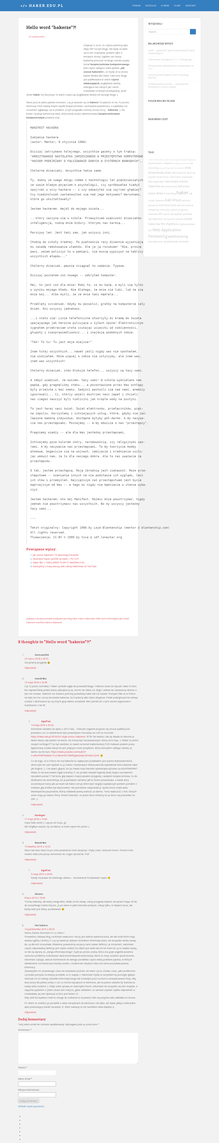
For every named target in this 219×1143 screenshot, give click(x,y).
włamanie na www (178, 241)
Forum (136, 5)
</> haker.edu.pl (42, 5)
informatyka (113, 618)
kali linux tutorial (185, 205)
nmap (151, 209)
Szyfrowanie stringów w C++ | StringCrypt (170, 59)
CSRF (171, 176)
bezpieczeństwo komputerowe (52, 618)
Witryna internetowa (28, 1089)
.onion (151, 160)
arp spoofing (164, 168)
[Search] (193, 31)
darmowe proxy (169, 186)
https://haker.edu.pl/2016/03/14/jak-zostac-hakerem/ (58, 736)
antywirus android (181, 163)
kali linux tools (167, 205)
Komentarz (25, 1029)
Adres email (25, 1078)
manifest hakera (44, 622)
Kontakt (190, 5)
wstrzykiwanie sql (157, 241)
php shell (160, 209)
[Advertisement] (53, 67)
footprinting (170, 193)
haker (81, 618)
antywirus (31, 618)
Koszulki (150, 5)
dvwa (159, 193)
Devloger (40, 815)
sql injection (155, 219)
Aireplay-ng (190, 160)
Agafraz (46, 721)
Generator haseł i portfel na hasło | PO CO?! (56, 558)
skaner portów (183, 214)
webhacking (178, 236)
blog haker (72, 618)
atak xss (170, 172)
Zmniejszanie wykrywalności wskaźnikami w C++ (171, 67)
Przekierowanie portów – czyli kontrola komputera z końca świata (168, 85)
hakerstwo (90, 618)
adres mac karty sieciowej (174, 160)
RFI (160, 214)
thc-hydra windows (185, 224)
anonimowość (155, 163)
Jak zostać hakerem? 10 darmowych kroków (55, 554)
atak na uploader (177, 168)
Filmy (177, 5)
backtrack (181, 172)
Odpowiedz (30, 667)
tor (150, 230)
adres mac (158, 160)
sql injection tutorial (173, 219)
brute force (162, 176)
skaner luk (168, 214)
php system (171, 209)
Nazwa (22, 1067)
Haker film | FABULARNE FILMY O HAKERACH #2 (58, 562)
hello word (101, 618)
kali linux (173, 199)
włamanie (57, 622)
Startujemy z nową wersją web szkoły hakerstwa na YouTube (65, 566)
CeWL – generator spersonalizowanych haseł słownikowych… (171, 52)
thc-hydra (168, 224)
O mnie (165, 5)
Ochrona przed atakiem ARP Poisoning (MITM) (168, 76)
